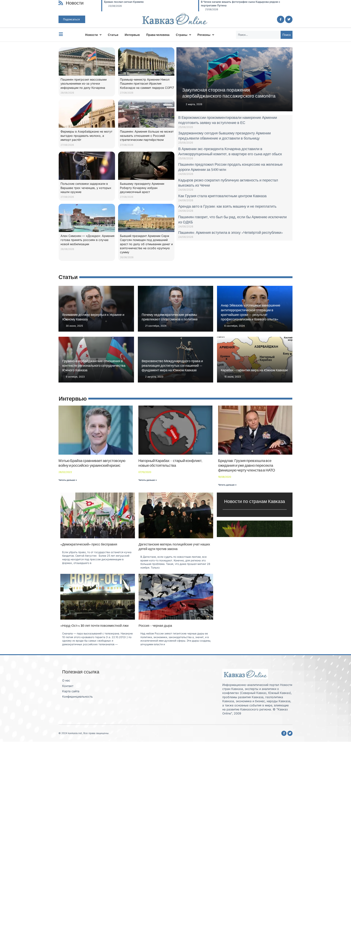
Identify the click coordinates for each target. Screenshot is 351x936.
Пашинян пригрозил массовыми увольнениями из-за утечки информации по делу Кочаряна (84, 84)
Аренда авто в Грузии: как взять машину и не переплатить (227, 206)
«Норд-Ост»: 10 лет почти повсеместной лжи (94, 625)
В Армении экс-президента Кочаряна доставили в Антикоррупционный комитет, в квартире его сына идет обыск (230, 151)
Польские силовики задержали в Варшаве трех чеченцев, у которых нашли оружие (86, 188)
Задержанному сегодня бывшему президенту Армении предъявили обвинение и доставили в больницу (224, 136)
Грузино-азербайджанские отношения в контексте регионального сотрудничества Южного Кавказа (93, 365)
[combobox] (258, 35)
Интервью (132, 35)
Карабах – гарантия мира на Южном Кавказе (254, 370)
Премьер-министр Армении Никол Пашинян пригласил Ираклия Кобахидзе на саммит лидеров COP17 (147, 84)
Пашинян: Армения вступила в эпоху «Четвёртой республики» (230, 232)
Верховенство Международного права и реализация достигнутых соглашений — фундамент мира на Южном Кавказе (172, 365)
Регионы (203, 35)
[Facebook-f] (280, 19)
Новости (91, 35)
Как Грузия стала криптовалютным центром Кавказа (222, 195)
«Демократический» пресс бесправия (88, 544)
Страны (181, 35)
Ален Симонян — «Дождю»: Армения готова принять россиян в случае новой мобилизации (87, 240)
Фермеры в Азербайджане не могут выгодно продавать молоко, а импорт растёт (86, 136)
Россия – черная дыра (155, 625)
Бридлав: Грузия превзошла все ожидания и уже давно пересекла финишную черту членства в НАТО (246, 465)
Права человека (157, 35)
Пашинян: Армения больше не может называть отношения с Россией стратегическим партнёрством (146, 136)
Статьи (113, 35)
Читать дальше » (67, 480)
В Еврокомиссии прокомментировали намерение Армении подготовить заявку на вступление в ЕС (227, 120)
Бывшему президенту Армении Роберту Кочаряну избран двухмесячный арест (142, 188)
